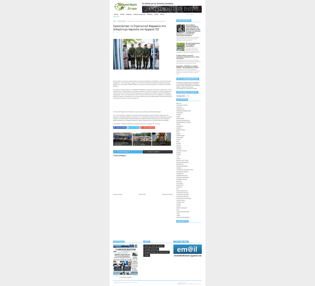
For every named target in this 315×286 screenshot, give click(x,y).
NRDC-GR (178, 103)
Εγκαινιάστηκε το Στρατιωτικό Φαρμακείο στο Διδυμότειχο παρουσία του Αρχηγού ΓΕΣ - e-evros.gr (136, 123)
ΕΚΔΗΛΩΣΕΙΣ (179, 137)
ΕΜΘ (177, 141)
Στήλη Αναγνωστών (139, 14)
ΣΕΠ (177, 189)
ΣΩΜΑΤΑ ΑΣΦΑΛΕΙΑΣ (181, 208)
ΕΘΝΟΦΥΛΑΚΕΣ (180, 135)
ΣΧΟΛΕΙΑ (178, 204)
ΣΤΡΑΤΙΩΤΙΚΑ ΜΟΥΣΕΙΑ (182, 192)
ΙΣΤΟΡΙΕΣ (178, 149)
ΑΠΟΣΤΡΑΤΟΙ (179, 112)
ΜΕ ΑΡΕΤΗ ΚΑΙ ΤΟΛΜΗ (182, 160)
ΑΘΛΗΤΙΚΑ (179, 107)
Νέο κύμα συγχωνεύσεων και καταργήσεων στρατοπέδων (193, 44)
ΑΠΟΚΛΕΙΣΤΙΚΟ (180, 109)
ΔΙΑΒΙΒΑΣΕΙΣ (179, 126)
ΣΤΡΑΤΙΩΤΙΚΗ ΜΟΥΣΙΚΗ (182, 196)
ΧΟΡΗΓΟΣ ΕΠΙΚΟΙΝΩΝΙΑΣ (182, 217)
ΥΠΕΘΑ (122, 14)
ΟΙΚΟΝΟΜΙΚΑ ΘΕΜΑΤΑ (182, 172)
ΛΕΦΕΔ (178, 158)
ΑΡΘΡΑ (178, 116)
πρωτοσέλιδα (123, 277)
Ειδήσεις (149, 14)
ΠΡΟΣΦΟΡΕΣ (179, 183)
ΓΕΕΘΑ (156, 14)
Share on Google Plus (149, 127)
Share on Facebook (121, 127)
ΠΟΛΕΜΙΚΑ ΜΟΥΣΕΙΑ (181, 175)
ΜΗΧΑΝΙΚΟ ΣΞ (180, 164)
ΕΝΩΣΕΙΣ (178, 143)
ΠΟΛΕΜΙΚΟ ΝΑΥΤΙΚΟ (181, 179)
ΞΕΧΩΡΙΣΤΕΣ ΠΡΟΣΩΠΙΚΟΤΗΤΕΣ (184, 170)
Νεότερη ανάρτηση (117, 194)
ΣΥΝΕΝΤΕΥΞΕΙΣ (180, 202)
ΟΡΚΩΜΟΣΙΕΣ (180, 173)
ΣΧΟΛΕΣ (178, 206)
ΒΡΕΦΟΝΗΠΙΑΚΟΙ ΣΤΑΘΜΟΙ (183, 122)
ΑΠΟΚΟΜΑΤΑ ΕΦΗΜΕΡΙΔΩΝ (183, 111)
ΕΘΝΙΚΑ (178, 133)
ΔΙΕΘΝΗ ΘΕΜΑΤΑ (180, 130)
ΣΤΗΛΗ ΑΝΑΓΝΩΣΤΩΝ (181, 191)
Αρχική (116, 14)
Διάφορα (129, 14)
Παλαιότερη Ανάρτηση (167, 194)
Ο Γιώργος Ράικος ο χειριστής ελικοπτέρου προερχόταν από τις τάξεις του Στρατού (187, 57)
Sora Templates (186, 284)
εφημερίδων (129, 277)
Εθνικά (162, 14)
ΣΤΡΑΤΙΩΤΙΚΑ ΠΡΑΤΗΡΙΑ (182, 194)
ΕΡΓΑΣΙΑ (178, 145)
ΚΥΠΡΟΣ (178, 154)
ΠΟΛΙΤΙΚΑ (178, 181)
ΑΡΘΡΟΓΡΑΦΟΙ (180, 118)
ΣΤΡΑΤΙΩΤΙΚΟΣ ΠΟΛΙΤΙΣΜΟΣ (183, 198)
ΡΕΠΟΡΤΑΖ (179, 187)
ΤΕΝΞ (177, 210)
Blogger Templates (182, 282)
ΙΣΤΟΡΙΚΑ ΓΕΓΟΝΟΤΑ (181, 151)
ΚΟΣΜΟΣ (178, 152)
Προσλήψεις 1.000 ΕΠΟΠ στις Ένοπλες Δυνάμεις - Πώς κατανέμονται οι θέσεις (187, 66)
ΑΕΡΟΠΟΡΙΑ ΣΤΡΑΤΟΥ (182, 105)
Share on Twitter (135, 127)
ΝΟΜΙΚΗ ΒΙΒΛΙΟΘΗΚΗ (182, 166)
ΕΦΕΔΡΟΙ (178, 147)
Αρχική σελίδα (142, 194)
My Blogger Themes (196, 284)
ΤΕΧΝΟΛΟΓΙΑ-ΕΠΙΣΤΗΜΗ (182, 211)
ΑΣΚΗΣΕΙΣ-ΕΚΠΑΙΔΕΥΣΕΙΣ (183, 120)
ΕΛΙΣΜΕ (178, 139)
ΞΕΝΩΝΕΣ (178, 168)
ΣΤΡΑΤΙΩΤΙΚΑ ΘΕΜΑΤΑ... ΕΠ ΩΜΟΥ (130, 282)
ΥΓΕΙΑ (177, 213)
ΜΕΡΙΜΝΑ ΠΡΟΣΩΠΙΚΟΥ (182, 162)
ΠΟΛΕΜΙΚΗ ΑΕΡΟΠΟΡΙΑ (182, 177)
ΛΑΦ (177, 156)
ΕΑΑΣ (177, 132)
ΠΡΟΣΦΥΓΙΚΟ (179, 185)
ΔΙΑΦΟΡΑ (178, 128)
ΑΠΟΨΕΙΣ (178, 114)
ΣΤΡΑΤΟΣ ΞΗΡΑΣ (118, 32)
